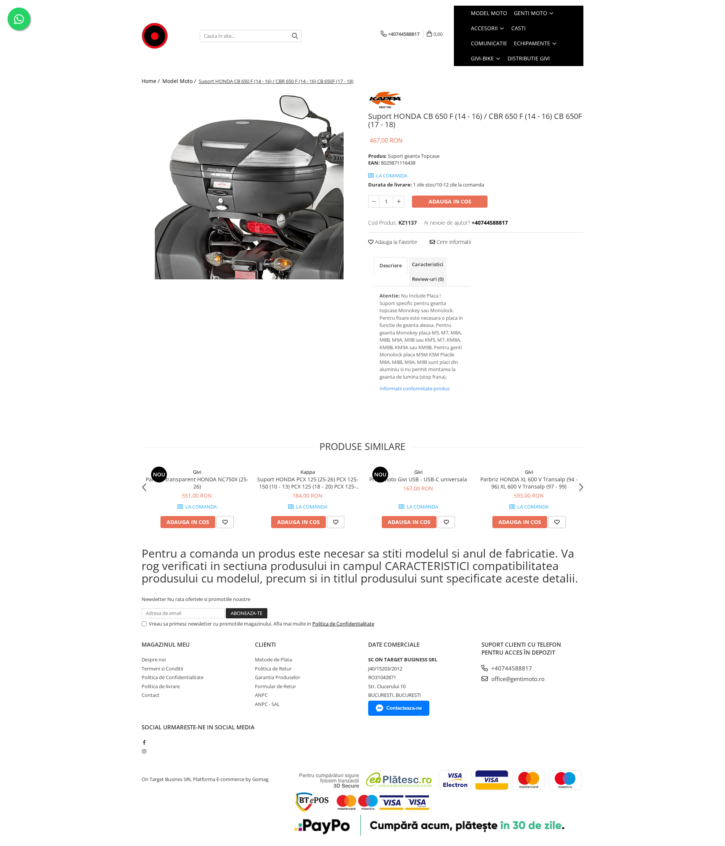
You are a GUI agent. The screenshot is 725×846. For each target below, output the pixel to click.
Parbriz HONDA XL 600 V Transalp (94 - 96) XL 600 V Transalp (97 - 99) (529, 483)
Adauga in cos (450, 201)
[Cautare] (295, 36)
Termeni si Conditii (162, 668)
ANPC (261, 695)
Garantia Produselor (277, 677)
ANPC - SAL (267, 704)
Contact (150, 695)
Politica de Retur (273, 668)
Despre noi (154, 659)
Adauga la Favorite (395, 241)
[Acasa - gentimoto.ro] (165, 36)
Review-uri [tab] (428, 279)
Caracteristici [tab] (427, 264)
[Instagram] (144, 751)
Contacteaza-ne (404, 708)
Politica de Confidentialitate (343, 623)
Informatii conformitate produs (414, 388)
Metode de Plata (273, 659)
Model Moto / (179, 81)
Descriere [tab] (390, 265)
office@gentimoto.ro (517, 679)
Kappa (308, 471)
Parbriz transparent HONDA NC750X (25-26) (197, 483)
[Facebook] (144, 742)
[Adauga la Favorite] (225, 522)
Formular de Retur (275, 686)
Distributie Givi (529, 58)
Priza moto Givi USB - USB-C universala (418, 479)
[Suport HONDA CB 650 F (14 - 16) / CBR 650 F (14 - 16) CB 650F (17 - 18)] (249, 185)
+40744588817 (511, 668)
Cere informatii (453, 241)
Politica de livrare (161, 686)
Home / (151, 81)
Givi (197, 471)
